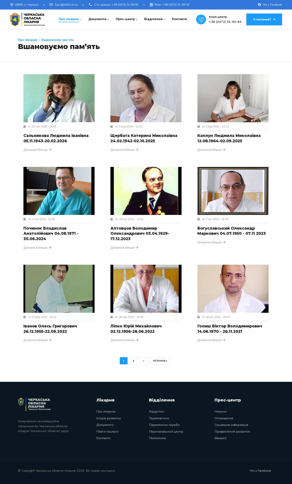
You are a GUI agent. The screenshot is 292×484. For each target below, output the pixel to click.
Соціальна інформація (231, 425)
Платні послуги (107, 431)
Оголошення (224, 418)
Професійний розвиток (232, 431)
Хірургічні (156, 411)
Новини (220, 411)
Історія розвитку (108, 418)
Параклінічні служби (164, 425)
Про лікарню (106, 411)
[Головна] (27, 19)
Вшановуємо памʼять (58, 40)
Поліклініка (157, 438)
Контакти (103, 438)
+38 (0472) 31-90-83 (116, 5)
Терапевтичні (159, 418)
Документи (105, 425)
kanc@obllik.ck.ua (66, 5)
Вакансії (221, 438)
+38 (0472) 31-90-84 (225, 22)
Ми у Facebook (272, 5)
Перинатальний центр (166, 431)
